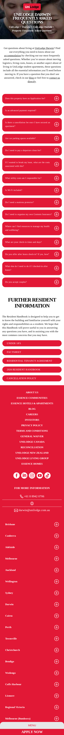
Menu (32, 725)
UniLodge (14, 27)
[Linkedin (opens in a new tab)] (24, 475)
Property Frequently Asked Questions (32, 30)
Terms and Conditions (32, 430)
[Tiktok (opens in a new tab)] (47, 475)
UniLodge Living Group (32, 458)
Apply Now (32, 732)
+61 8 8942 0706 (33, 496)
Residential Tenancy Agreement (29, 361)
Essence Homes (32, 463)
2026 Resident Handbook (23, 369)
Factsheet (14, 352)
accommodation (12, 55)
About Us (32, 392)
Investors (32, 419)
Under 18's (14, 343)
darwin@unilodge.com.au (34, 510)
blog (31, 77)
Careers (32, 414)
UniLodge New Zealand (32, 452)
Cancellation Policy (21, 378)
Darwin (26, 27)
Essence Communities (32, 398)
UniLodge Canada (32, 441)
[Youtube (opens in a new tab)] (40, 475)
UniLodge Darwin (43, 27)
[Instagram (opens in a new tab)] (32, 475)
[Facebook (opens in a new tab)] (16, 475)
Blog (32, 408)
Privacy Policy (32, 425)
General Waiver (31, 436)
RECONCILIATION (32, 447)
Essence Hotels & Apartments (32, 403)
